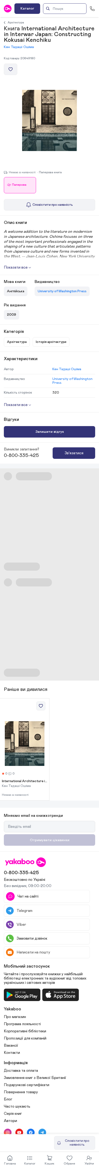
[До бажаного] (10, 69)
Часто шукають (17, 1106)
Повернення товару (21, 1092)
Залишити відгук (49, 431)
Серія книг (13, 1114)
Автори (10, 1121)
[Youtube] (19, 1132)
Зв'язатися (74, 453)
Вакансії (11, 1045)
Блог (8, 1099)
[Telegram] (42, 1132)
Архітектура (16, 22)
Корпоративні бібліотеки (25, 1031)
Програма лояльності (22, 1024)
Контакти (12, 1053)
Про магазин (15, 1017)
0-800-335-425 (21, 455)
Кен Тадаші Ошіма (19, 47)
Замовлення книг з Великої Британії (35, 1078)
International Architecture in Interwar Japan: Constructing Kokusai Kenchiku (24, 781)
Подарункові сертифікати (26, 1085)
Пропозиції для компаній (25, 1038)
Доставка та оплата (21, 1070)
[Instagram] (8, 1132)
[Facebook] (31, 1132)
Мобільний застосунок (27, 966)
